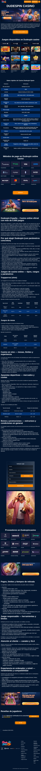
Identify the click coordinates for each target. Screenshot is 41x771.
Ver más (20, 722)
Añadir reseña (34, 716)
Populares (5, 43)
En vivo (14, 43)
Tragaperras (34, 43)
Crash (25, 43)
